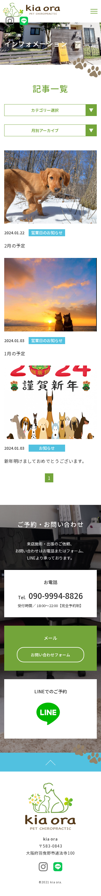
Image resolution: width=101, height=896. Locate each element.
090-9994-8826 (56, 595)
